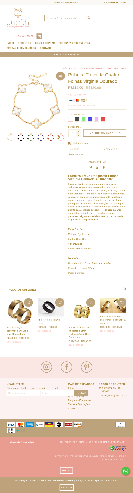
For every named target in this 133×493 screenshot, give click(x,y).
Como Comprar (45, 43)
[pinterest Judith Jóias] (86, 367)
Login (123, 2)
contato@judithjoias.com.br (66, 2)
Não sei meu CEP (75, 154)
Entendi (66, 488)
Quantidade (74, 127)
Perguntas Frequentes (74, 43)
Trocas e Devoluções (21, 48)
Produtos (24, 43)
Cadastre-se (112, 2)
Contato (45, 48)
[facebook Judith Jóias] (66, 367)
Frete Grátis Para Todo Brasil (66, 55)
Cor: (76, 114)
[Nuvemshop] (21, 443)
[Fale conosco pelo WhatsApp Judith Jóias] (125, 471)
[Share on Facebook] (91, 168)
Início (10, 43)
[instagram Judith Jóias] (46, 367)
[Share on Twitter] (97, 168)
